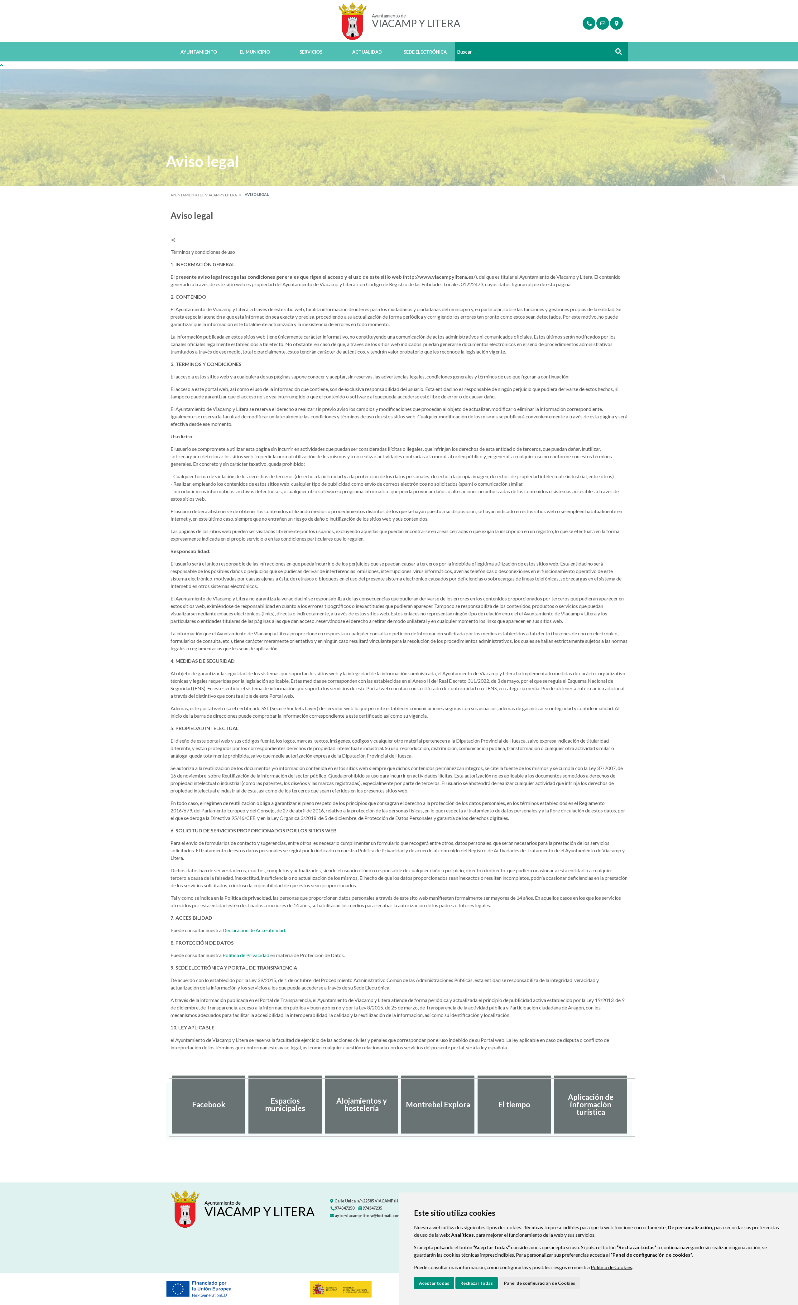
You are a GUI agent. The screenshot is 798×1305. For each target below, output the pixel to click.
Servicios (311, 52)
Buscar (616, 53)
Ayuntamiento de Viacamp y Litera (204, 195)
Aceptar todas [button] (434, 1283)
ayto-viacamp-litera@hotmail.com (367, 1215)
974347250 (344, 1208)
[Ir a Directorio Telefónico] (589, 23)
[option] (209, 1105)
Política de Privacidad (246, 955)
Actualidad (367, 52)
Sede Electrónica (425, 52)
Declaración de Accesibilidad (254, 930)
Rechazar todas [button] (476, 1283)
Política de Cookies (611, 1267)
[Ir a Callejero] (616, 23)
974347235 (372, 1208)
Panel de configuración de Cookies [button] (539, 1283)
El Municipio (255, 52)
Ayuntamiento (198, 52)
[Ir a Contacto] (602, 23)
